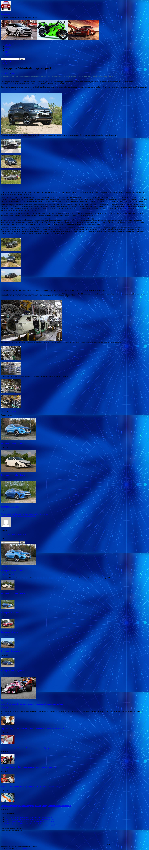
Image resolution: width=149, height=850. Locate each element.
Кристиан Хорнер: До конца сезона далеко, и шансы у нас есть (28, 767)
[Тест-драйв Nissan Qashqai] (18, 439)
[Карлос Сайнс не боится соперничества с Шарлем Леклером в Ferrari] (7, 782)
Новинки (8, 54)
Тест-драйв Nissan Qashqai (12, 443)
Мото (7, 48)
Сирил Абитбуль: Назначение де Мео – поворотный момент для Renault (32, 728)
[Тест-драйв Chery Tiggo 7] (7, 628)
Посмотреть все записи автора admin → (14, 534)
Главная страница (11, 43)
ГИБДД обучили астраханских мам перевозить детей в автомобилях (28, 817)
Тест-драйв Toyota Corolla (12, 651)
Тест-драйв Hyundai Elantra (13, 475)
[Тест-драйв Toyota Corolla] (7, 647)
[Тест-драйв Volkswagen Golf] (7, 666)
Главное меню (6, 61)
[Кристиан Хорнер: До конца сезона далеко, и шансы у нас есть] (7, 763)
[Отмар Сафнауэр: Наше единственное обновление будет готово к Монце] (18, 698)
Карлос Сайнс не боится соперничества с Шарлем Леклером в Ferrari (31, 786)
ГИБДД (7, 50)
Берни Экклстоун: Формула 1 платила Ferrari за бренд (25, 748)
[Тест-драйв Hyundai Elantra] (18, 471)
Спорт (7, 56)
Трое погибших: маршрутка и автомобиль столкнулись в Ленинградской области (33, 825)
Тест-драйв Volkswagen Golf (13, 670)
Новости (8, 45)
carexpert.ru (12, 411)
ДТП (6, 52)
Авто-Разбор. (5, 14)
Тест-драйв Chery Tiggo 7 (12, 632)
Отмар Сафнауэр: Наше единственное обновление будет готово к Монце (32, 704)
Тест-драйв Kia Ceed (10, 507)
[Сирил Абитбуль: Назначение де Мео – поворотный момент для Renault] (7, 724)
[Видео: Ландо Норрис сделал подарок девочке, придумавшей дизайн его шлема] (7, 802)
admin (13, 73)
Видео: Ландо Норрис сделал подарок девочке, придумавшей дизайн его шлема (36, 806)
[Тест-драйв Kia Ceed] (18, 503)
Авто (6, 46)
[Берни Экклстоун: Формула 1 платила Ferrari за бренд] (7, 744)
